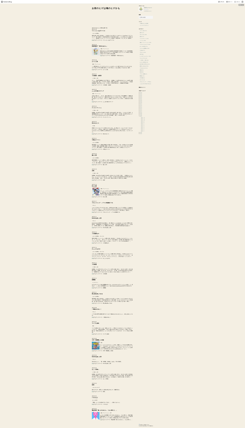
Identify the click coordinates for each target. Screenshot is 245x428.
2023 (141, 96)
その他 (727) (142, 50)
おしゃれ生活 (94, 400)
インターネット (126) (144, 38)
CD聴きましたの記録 (144, 23)
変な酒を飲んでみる (97, 294)
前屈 (93, 385)
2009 (141, 113)
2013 (141, 108)
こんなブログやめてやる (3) (145, 83)
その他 (93, 125)
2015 (141, 106)
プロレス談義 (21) (143, 73)
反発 (93, 170)
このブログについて (147, 11)
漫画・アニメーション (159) (145, 42)
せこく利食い (95, 369)
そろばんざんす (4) (143, 68)
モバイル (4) (142, 79)
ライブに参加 (95, 323)
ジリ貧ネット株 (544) (144, 60)
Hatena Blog (144, 425)
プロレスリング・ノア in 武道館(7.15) (102, 203)
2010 (141, 112)
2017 (141, 103)
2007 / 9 (142, 121)
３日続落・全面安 (97, 75)
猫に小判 (94, 155)
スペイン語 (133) (143, 30)
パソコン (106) (143, 40)
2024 (141, 95)
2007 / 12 (143, 117)
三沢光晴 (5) (142, 77)
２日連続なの (95, 233)
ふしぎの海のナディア (98, 91)
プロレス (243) (143, 52)
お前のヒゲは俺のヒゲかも (106, 8)
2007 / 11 (143, 118)
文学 (110, 412)
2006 (141, 132)
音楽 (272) (142, 36)
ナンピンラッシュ (97, 107)
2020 (141, 100)
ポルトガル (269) (143, 34)
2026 (141, 92)
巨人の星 (94, 186)
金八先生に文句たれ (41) (145, 64)
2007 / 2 (142, 129)
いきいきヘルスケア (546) (145, 44)
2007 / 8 (142, 122)
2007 (141, 116)
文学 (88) (141, 54)
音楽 (93, 325)
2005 (141, 133)
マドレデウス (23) (143, 58)
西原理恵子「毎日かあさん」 (100, 46)
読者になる (241, 4)
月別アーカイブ (142, 90)
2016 (141, 105)
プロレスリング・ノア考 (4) (145, 81)
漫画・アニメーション (105, 48)
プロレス (94, 205)
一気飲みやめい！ (97, 309)
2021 (141, 98)
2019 (141, 101)
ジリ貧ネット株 (95, 78)
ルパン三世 (95, 61)
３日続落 (94, 264)
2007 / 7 (142, 123)
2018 (141, 102)
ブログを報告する (150, 425)
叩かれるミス (95, 123)
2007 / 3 (142, 128)
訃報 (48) (141, 71)
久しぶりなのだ (96, 249)
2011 (141, 111)
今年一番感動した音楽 (98, 340)
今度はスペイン (96, 140)
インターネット (95, 282)
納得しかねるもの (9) (144, 66)
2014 (141, 107)
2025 (141, 93)
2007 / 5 (142, 126)
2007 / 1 (142, 131)
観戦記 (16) (142, 75)
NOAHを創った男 (97, 218)
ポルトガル (102, 236)
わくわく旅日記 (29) (144, 62)
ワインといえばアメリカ (98, 30)
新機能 (94, 279)
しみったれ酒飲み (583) (144, 48)
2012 (141, 110)
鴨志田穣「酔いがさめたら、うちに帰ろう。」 (104, 410)
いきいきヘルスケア (96, 387)
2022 (141, 97)
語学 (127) (142, 32)
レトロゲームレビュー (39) (145, 56)
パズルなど (95, 397)
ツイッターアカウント (144, 25)
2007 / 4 (142, 127)
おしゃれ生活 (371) (144, 46)
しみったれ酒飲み (95, 33)
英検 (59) (141, 70)
